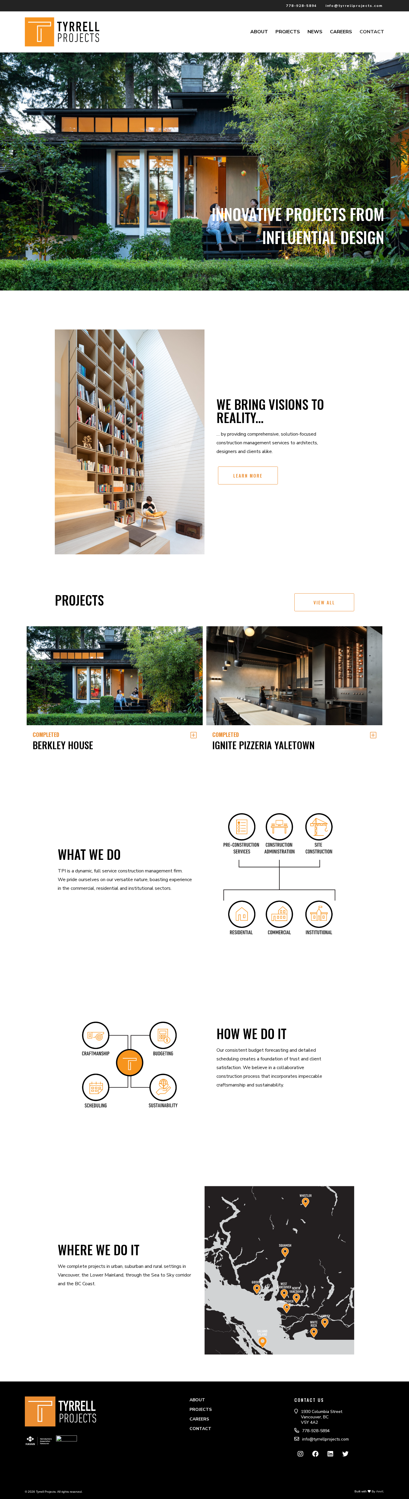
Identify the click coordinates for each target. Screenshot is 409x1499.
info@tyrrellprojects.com (354, 5)
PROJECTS (287, 31)
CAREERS (341, 31)
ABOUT (259, 31)
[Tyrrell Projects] (62, 43)
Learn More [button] (248, 475)
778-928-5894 (301, 5)
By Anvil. (377, 1491)
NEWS (314, 31)
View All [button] (324, 602)
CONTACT (372, 31)
